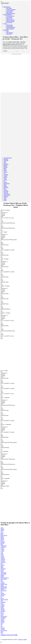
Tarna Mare (3, 617)
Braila (5, 168)
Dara (2, 563)
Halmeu (2, 575)
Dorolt (2, 570)
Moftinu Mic (3, 588)
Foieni (2, 571)
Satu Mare (6, 187)
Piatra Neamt (7, 183)
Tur (1, 625)
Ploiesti (5, 186)
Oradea (5, 182)
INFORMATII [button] (6, 7)
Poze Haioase (9, 22)
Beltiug (2, 538)
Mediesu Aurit (4, 584)
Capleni (2, 549)
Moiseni (2, 589)
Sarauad (2, 608)
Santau (2, 607)
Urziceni (2, 629)
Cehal (2, 554)
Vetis (2, 633)
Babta (2, 534)
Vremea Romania (8, 157)
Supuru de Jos (4, 616)
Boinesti (2, 543)
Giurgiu (5, 179)
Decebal (2, 565)
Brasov (5, 169)
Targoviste (6, 191)
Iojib (2, 580)
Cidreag (2, 557)
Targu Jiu (6, 192)
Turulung (3, 627)
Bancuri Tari (9, 18)
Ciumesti (3, 558)
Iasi (4, 181)
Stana (2, 615)
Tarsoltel (2, 618)
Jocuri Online (9, 17)
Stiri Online (9, 8)
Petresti (2, 595)
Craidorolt (3, 559)
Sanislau (2, 606)
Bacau (5, 163)
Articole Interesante (10, 27)
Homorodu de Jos (5, 577)
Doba (2, 566)
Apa (2, 531)
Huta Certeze (4, 579)
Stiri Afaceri (9, 34)
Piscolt (2, 598)
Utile (7, 31)
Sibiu (5, 188)
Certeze (2, 556)
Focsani (5, 177)
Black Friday (9, 12)
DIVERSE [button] (5, 30)
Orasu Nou (3, 594)
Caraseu (2, 550)
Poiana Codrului (4, 599)
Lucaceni (3, 583)
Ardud (2, 532)
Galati (5, 178)
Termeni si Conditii (22, 639)
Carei (2, 552)
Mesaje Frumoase (10, 19)
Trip (1, 624)
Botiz (2, 544)
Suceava (5, 190)
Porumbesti (3, 602)
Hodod (2, 576)
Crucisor (2, 561)
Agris (2, 527)
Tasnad (2, 620)
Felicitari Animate (10, 21)
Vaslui (5, 200)
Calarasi (5, 172)
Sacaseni (3, 604)
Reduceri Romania (10, 13)
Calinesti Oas (4, 545)
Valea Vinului (4, 630)
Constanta (6, 174)
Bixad (2, 540)
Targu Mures (6, 193)
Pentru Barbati (9, 26)
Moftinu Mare (4, 586)
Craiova (5, 175)
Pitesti (5, 184)
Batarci (2, 536)
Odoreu (2, 593)
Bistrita (5, 165)
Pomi (2, 600)
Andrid (2, 530)
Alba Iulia (6, 160)
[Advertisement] (15, 58)
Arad (5, 161)
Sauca (2, 612)
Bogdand (3, 541)
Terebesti (3, 621)
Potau (2, 603)
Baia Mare (6, 164)
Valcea (5, 199)
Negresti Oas (3, 590)
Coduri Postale (9, 10)
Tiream (2, 622)
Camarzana (3, 547)
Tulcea (5, 197)
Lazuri (2, 581)
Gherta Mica (3, 574)
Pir (1, 597)
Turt (1, 626)
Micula (2, 585)
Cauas (2, 553)
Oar (1, 591)
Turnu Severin (7, 195)
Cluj (5, 173)
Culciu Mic (3, 562)
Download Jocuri (10, 16)
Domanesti (3, 568)
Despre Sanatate (10, 28)
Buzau (5, 170)
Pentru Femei (9, 25)
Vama (2, 631)
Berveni (2, 539)
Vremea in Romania (10, 9)
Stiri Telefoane (9, 32)
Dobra (2, 567)
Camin (2, 548)
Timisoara (6, 196)
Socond (2, 613)
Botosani (6, 166)
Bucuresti (6, 159)
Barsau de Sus (4, 535)
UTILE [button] (5, 23)
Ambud (2, 529)
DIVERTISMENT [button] (7, 14)
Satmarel (3, 609)
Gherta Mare (3, 572)
